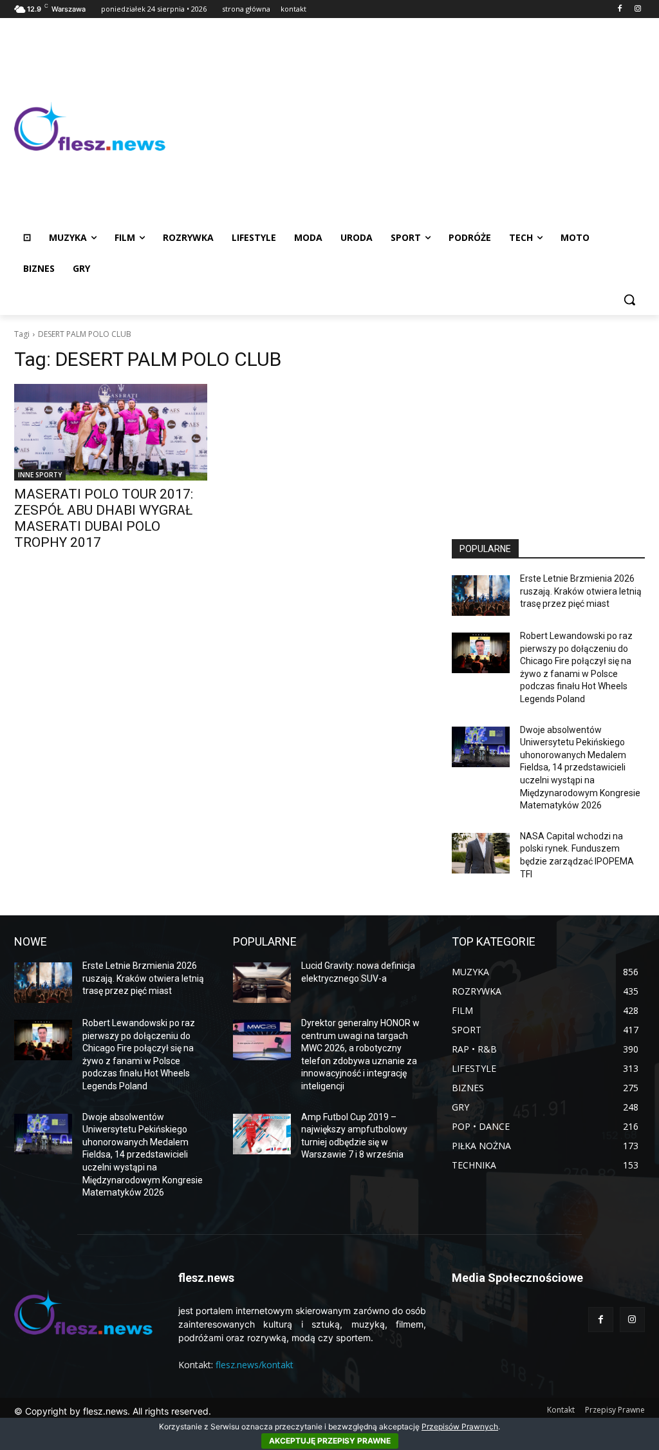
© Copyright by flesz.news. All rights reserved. (112, 1411)
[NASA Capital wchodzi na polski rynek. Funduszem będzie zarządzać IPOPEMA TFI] (481, 853)
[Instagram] (637, 9)
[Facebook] (619, 9)
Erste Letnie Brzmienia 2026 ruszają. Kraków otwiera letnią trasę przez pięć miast (581, 591)
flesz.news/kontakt (254, 1365)
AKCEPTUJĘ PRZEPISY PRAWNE (330, 1440)
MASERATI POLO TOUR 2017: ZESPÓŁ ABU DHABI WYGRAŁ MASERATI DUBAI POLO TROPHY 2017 (103, 518)
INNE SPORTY (40, 474)
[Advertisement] (405, 126)
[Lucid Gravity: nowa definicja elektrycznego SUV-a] (262, 982)
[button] (629, 299)
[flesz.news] (89, 126)
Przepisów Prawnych (460, 1426)
